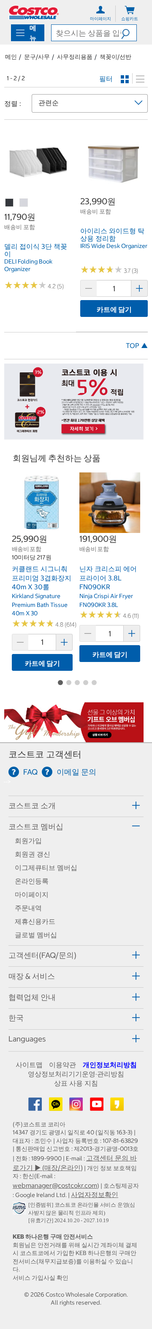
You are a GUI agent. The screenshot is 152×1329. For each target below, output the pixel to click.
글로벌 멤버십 (36, 935)
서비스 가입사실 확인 (40, 1278)
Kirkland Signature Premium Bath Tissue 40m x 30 (40, 604)
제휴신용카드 (35, 921)
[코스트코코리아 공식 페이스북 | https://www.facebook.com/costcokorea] (35, 1106)
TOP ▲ (137, 345)
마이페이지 (32, 894)
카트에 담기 (114, 309)
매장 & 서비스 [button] (31, 976)
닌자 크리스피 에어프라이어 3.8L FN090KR (108, 577)
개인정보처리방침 (110, 1064)
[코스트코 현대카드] (74, 435)
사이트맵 (29, 1064)
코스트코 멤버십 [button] (35, 826)
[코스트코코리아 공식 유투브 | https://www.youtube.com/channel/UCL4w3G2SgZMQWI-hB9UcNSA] (97, 1106)
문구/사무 (37, 57)
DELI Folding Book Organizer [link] (28, 265)
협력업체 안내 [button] (32, 997)
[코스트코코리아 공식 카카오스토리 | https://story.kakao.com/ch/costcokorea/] (117, 1106)
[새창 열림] (20, 1210)
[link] (38, 191)
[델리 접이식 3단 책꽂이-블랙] (9, 203)
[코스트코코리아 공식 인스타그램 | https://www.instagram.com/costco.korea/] (76, 1106)
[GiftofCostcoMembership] (74, 737)
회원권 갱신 (32, 854)
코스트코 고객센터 (44, 754)
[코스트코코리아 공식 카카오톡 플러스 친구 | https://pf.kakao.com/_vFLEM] (56, 1106)
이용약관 (62, 1064)
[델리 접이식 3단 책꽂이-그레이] (24, 203)
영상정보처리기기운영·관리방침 (76, 1074)
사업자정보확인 (94, 1194)
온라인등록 (32, 881)
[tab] (76, 805)
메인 (11, 57)
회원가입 (28, 840)
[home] (33, 12)
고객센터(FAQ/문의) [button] (42, 955)
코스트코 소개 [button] (32, 805)
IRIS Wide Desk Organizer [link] (113, 246)
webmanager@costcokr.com (55, 1185)
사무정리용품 (74, 57)
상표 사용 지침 (76, 1083)
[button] (128, 33)
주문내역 (28, 908)
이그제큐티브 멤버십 (46, 867)
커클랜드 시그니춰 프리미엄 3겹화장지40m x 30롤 (41, 577)
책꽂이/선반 (115, 57)
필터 (106, 78)
